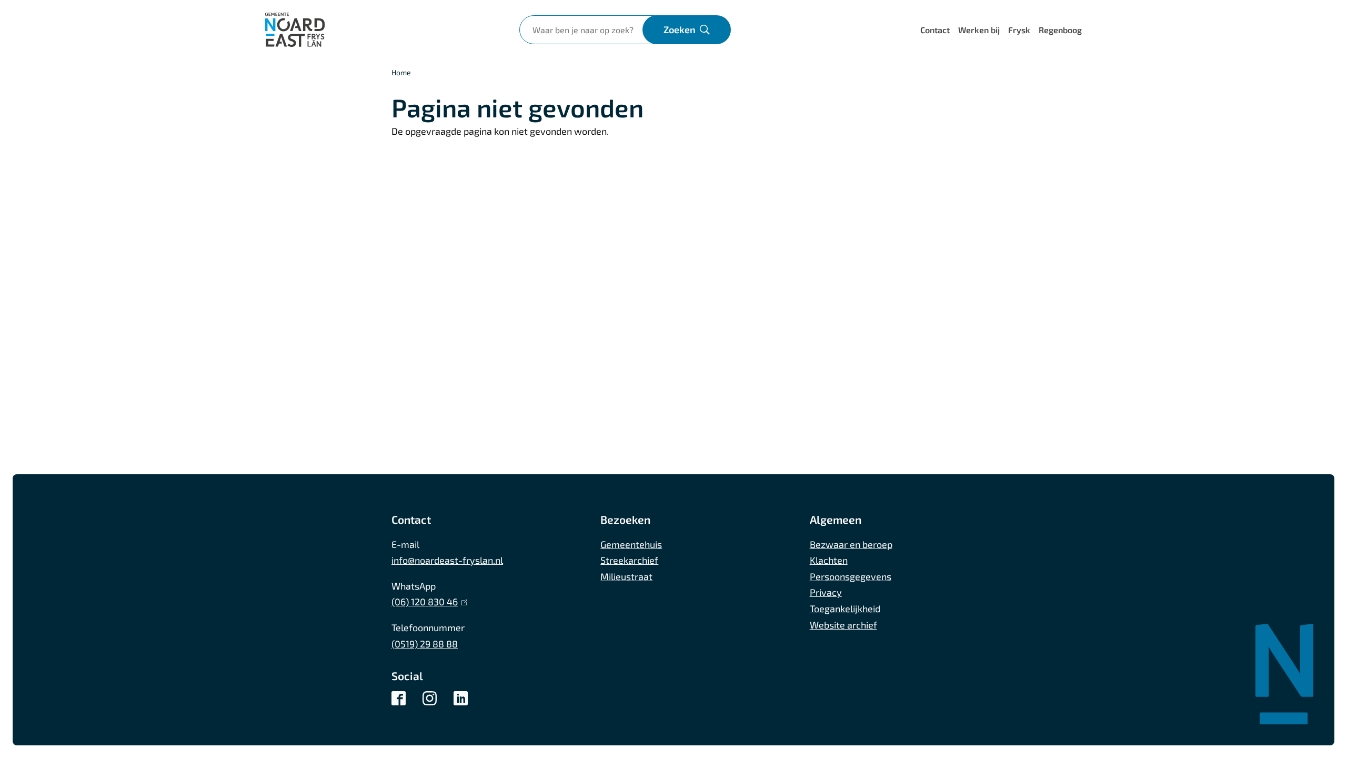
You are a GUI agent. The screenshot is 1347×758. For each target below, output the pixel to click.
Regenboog (1060, 30)
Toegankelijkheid (845, 608)
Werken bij (979, 30)
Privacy (826, 592)
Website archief (843, 625)
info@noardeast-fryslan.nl (447, 560)
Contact (935, 30)
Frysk (1019, 30)
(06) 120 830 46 (427, 601)
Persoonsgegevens (850, 576)
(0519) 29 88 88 (424, 644)
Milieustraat (626, 576)
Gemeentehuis (631, 544)
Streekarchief (629, 560)
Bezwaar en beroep (851, 544)
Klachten (829, 560)
